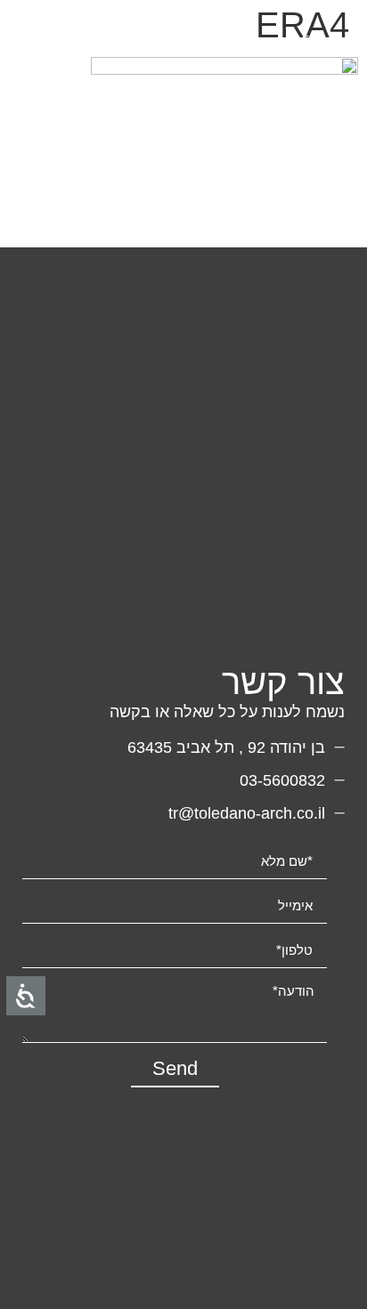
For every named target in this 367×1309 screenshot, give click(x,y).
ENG (313, 40)
